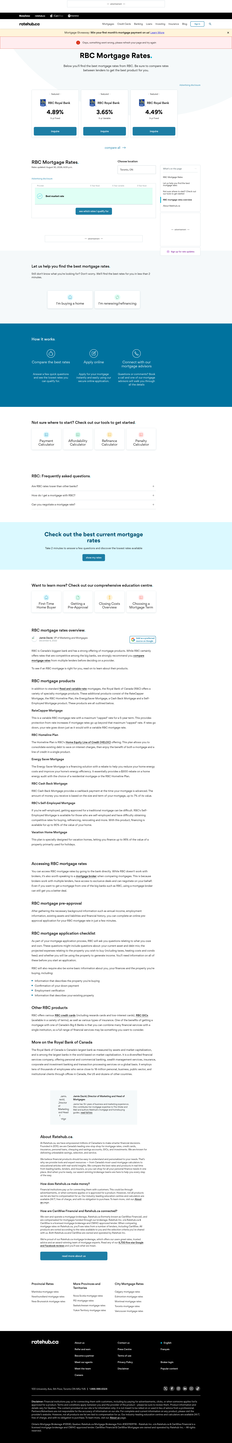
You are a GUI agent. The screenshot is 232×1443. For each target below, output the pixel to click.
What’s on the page (172, 168)
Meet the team (83, 1368)
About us (79, 1342)
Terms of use (124, 1355)
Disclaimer (123, 1368)
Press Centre (125, 1349)
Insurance (173, 24)
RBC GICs (142, 1015)
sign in (197, 24)
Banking (138, 24)
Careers (79, 1375)
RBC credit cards (65, 1015)
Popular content (169, 1368)
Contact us (124, 1342)
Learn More (157, 32)
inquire (55, 131)
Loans (149, 24)
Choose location (128, 161)
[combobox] (137, 169)
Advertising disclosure (190, 85)
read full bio (86, 1112)
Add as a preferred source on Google (145, 639)
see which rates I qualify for (93, 211)
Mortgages (108, 24)
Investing (160, 24)
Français (165, 1349)
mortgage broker (86, 876)
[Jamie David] (34, 639)
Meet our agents (84, 1362)
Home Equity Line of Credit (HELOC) (88, 742)
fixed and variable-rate (73, 688)
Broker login (167, 1362)
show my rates (94, 557)
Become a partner (84, 1355)
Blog (184, 24)
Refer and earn (82, 1349)
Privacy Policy (125, 1362)
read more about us (74, 1256)
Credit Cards (124, 24)
